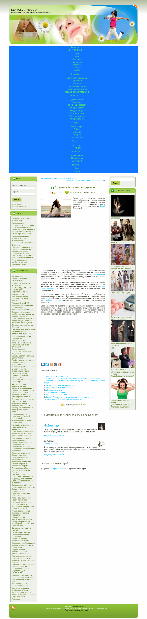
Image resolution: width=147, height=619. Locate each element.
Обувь (77, 129)
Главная (75, 47)
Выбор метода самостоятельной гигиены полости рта (22, 380)
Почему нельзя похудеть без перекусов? (22, 443)
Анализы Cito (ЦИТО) (20, 303)
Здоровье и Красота (24, 9)
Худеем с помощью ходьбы (57, 376)
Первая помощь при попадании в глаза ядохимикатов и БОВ (20, 552)
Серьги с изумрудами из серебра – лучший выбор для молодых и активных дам (22, 578)
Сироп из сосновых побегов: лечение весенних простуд (23, 231)
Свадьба (77, 134)
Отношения (77, 155)
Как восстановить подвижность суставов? (21, 333)
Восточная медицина (77, 78)
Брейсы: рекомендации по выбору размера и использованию (23, 362)
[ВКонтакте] (43, 364)
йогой (102, 206)
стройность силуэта (52, 300)
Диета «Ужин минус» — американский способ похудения (69, 397)
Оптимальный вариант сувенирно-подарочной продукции (21, 534)
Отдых (75, 141)
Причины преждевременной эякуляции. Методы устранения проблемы (23, 567)
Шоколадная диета (54, 390)
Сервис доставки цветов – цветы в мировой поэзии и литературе (22, 481)
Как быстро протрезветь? (22, 234)
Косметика (77, 102)
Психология (75, 151)
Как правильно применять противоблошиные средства (22, 427)
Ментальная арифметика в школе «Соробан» (23, 508)
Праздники (77, 62)
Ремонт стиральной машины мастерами (20, 465)
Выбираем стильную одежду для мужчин (20, 374)
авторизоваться (57, 469)
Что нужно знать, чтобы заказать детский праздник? (23, 593)
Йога (77, 168)
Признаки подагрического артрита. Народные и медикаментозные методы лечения (23, 559)
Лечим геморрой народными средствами (22, 350)
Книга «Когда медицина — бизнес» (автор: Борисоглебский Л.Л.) (22, 290)
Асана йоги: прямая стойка (57, 395)
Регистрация (17, 204)
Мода (75, 122)
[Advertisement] (73, 246)
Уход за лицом (77, 110)
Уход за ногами (76, 113)
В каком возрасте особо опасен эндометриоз (21, 370)
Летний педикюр (19, 341)
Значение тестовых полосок (23, 329)
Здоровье (75, 74)
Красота (75, 95)
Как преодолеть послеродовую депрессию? (23, 242)
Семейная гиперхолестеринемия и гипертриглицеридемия (22, 247)
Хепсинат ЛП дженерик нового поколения (21, 499)
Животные (77, 59)
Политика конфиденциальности (76, 610)
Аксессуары (77, 126)
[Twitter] (47, 364)
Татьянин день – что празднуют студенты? (21, 585)
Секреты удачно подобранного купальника (22, 475)
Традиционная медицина (77, 92)
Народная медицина (77, 86)
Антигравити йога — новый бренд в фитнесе (65, 399)
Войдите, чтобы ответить (54, 436)
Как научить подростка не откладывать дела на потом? (22, 410)
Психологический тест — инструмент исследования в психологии (23, 449)
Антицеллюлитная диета (56, 388)
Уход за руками (77, 116)
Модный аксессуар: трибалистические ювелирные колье (20, 262)
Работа (77, 64)
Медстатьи (16, 354)
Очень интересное (19, 279)
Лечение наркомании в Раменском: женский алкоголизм (21, 345)
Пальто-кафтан (18, 547)
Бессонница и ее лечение (22, 310)
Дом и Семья (75, 50)
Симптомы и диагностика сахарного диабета (121, 318)
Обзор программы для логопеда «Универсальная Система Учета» (23, 524)
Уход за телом (77, 118)
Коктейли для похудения (56, 392)
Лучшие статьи (18, 294)
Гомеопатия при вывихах (22, 318)
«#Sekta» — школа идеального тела (61, 385)
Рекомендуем (17, 281)
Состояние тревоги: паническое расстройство (121, 268)
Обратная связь (18, 597)
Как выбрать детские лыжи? (122, 376)
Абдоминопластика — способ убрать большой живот (22, 299)
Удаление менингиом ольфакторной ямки (20, 589)
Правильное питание (77, 89)
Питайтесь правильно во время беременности (85, 181)
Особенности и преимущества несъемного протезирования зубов (23, 225)
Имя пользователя (19, 186)
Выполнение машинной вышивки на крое (22, 385)
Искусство (77, 145)
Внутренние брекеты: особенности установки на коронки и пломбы (23, 314)
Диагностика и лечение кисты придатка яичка (21, 396)
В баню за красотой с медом (23, 367)
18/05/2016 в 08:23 (51, 443)
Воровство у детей (118, 370)
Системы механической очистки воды (21, 220)
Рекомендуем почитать (21, 283)
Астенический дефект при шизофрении (22, 306)
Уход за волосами (77, 105)
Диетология (77, 99)
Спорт (77, 171)
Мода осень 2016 (118, 242)
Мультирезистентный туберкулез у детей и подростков (21, 513)
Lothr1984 (78, 192)
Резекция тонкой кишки (21, 461)
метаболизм (99, 275)
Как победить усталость (120, 407)
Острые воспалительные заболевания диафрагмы (22, 257)
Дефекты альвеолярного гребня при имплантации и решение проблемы (23, 390)
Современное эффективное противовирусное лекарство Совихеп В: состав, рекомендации (23, 488)
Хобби (77, 70)
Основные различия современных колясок (21, 540)
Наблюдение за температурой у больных (22, 518)
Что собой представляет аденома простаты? (22, 503)
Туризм (77, 148)
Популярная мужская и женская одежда (21, 439)
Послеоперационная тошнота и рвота (20, 237)
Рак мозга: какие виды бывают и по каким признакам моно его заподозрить (21, 456)
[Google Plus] (59, 364)
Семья (77, 67)
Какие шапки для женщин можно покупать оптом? (22, 432)
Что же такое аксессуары (121, 293)
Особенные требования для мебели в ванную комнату (23, 544)
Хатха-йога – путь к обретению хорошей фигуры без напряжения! (73, 379)
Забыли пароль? (19, 207)
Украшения (76, 137)
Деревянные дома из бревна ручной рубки (20, 252)
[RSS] (13, 608)
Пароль (15, 192)
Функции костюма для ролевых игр (21, 495)
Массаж (77, 83)
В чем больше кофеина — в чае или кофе (59, 179)
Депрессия (115, 218)
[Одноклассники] (51, 364)
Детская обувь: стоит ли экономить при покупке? (22, 322)
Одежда (77, 132)
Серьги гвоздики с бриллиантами (19, 572)
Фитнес (75, 164)
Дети (77, 53)
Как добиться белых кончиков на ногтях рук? (21, 404)
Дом (77, 56)
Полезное (16, 599)
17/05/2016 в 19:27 (51, 426)
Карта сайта (17, 286)
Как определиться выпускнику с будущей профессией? (21, 416)
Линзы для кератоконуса (22, 436)
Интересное (17, 276)
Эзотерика (77, 161)
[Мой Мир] (55, 364)
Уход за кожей (77, 107)
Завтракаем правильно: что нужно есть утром (23, 400)
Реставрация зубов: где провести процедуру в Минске (21, 470)
